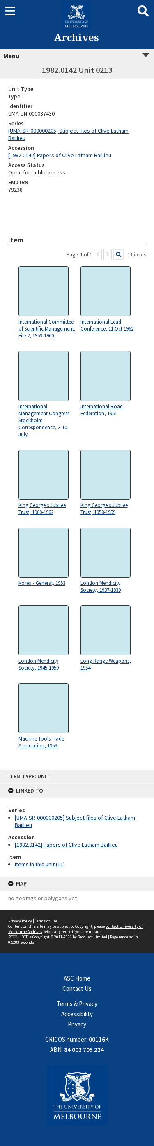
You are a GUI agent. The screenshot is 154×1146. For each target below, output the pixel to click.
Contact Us (77, 988)
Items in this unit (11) (40, 864)
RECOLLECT (18, 937)
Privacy (77, 1024)
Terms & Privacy (77, 1004)
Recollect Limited (92, 937)
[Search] (118, 254)
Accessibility (77, 1014)
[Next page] (107, 254)
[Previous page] (98, 254)
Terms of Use (46, 921)
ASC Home (77, 978)
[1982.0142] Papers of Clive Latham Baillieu (66, 844)
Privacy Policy (20, 921)
